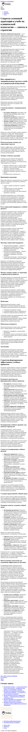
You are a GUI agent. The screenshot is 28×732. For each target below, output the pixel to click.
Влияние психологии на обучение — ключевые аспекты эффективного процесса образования (15, 704)
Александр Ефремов (11, 676)
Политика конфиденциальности (12, 721)
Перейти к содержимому (7, 1)
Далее (2, 680)
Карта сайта (7, 725)
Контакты (6, 13)
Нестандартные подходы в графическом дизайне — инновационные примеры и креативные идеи (14, 697)
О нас (5, 14)
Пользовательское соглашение (12, 722)
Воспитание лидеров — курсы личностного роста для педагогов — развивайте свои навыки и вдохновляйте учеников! (15, 688)
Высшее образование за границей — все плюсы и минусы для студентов (14, 700)
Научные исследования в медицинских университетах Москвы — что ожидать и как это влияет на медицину (15, 692)
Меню (2, 9)
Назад (2, 678)
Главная (6, 11)
